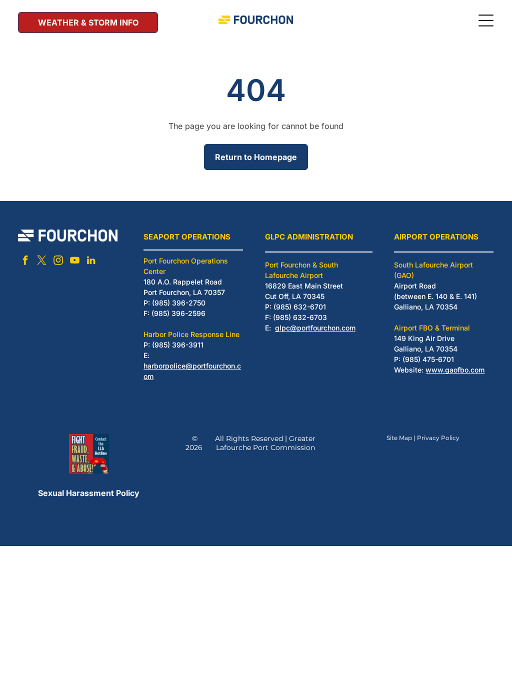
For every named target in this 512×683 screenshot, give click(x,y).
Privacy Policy (438, 438)
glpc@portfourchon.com (315, 328)
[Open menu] (486, 20)
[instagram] (58, 262)
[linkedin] (91, 262)
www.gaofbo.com (455, 370)
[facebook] (25, 262)
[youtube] (75, 262)
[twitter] (41, 262)
